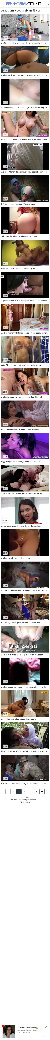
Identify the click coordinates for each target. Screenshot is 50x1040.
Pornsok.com (25, 802)
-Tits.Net (23, 3)
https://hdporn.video (32, 800)
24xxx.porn (25, 798)
